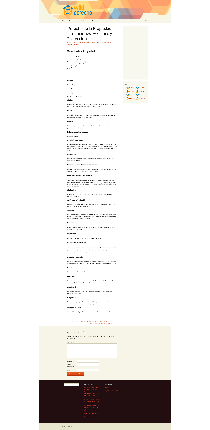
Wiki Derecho (66, 426)
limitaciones (70, 44)
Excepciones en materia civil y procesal (103, 323)
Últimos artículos (73, 21)
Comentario (71, 342)
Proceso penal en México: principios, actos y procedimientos (87, 321)
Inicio (63, 21)
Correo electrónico (71, 365)
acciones (104, 42)
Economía (142, 98)
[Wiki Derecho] (105, 9)
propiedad (76, 44)
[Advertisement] (102, 67)
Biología (141, 87)
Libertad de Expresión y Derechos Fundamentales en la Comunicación (91, 415)
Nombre (70, 361)
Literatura (142, 91)
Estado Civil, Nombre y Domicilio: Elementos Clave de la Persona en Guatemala (91, 401)
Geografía (132, 91)
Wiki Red (83, 21)
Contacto (91, 21)
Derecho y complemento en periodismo (89, 42)
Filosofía (141, 95)
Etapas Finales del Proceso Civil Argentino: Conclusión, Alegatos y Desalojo (91, 389)
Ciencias (131, 87)
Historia (131, 95)
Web (68, 370)
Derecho (109, 42)
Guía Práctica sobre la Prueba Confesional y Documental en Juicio (91, 395)
